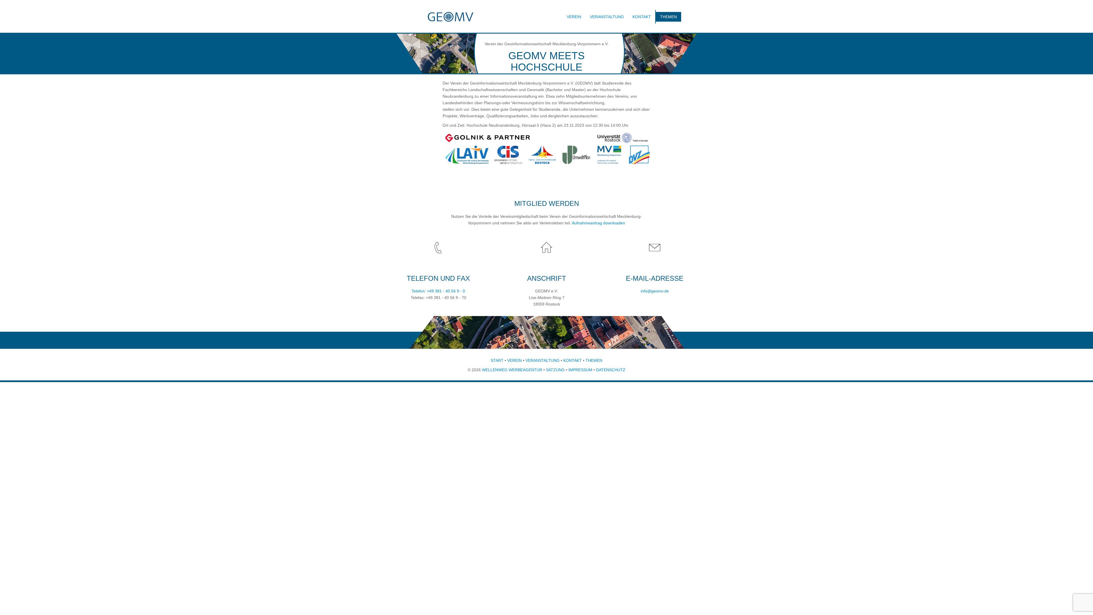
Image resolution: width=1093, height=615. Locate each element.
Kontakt (641, 17)
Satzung (555, 370)
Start (497, 360)
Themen (668, 17)
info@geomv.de (655, 291)
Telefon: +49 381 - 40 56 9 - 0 (438, 291)
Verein (574, 17)
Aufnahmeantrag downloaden (598, 223)
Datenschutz (610, 370)
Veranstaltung (607, 17)
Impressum (580, 370)
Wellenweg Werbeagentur (512, 370)
